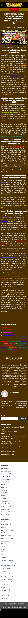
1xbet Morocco (5, 541)
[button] (2, 5)
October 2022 (5, 509)
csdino (3, 549)
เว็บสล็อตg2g (16, 350)
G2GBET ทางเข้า (7, 333)
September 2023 (6, 479)
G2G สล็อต (6, 13)
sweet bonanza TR (6, 582)
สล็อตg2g (24, 342)
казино (3, 587)
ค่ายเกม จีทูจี (13, 372)
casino (3, 546)
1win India (4, 527)
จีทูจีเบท (17, 373)
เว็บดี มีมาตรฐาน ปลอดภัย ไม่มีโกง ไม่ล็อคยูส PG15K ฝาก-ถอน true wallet (13, 438)
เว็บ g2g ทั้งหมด (21, 344)
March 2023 (4, 496)
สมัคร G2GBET (7, 330)
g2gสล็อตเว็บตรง (12, 348)
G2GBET (15, 13)
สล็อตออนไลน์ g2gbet (18, 378)
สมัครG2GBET (21, 603)
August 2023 (5, 482)
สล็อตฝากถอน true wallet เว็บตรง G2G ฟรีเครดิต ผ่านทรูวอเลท (6, 405)
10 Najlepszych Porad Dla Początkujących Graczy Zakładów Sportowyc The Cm (20, 405)
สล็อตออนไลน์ (7, 14)
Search (3, 415)
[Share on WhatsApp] (7, 358)
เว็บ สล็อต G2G (9, 384)
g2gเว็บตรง (4, 342)
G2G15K (11, 13)
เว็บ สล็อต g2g (18, 346)
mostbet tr (4, 571)
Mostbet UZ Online (7, 576)
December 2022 (6, 504)
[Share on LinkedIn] (21, 358)
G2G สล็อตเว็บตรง (8, 338)
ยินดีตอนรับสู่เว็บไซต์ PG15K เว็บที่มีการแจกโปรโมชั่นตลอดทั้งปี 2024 (13, 442)
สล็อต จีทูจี (13, 376)
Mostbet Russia (5, 568)
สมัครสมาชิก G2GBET (9, 335)
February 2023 (5, 498)
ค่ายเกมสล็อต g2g (21, 372)
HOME (5, 603)
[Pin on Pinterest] (18, 358)
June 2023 (4, 487)
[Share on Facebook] (9, 358)
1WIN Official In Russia (8, 530)
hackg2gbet (21, 27)
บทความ (16, 605)
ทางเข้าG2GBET (9, 605)
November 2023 (6, 474)
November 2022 (6, 506)
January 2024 (5, 468)
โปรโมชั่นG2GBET (12, 603)
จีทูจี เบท (13, 373)
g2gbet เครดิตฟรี (17, 370)
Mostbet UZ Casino (7, 574)
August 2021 (5, 515)
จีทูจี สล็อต (7, 373)
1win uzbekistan (6, 536)
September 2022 (6, 512)
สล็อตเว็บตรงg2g (8, 346)
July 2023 (4, 485)
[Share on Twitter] (12, 358)
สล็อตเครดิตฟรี (14, 14)
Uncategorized (5, 585)
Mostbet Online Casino (8, 566)
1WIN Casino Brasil (6, 525)
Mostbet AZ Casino (7, 560)
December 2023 (6, 471)
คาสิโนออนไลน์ (21, 13)
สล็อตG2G (10, 378)
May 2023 (4, 490)
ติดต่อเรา (21, 605)
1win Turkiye (4, 533)
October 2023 (5, 476)
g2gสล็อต (5, 344)
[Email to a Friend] (15, 358)
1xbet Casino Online (7, 538)
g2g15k (18, 369)
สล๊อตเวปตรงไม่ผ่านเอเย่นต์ (10, 383)
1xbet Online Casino (7, 544)
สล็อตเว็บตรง (21, 14)
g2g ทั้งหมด (16, 367)
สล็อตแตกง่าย (19, 383)
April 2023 (4, 493)
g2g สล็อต (13, 344)
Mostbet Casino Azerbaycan (9, 563)
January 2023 (5, 501)
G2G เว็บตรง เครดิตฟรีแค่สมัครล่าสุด (14, 367)
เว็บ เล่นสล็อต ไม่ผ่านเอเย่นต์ (19, 384)
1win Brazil (4, 522)
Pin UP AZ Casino (6, 579)
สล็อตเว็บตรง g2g (14, 342)
